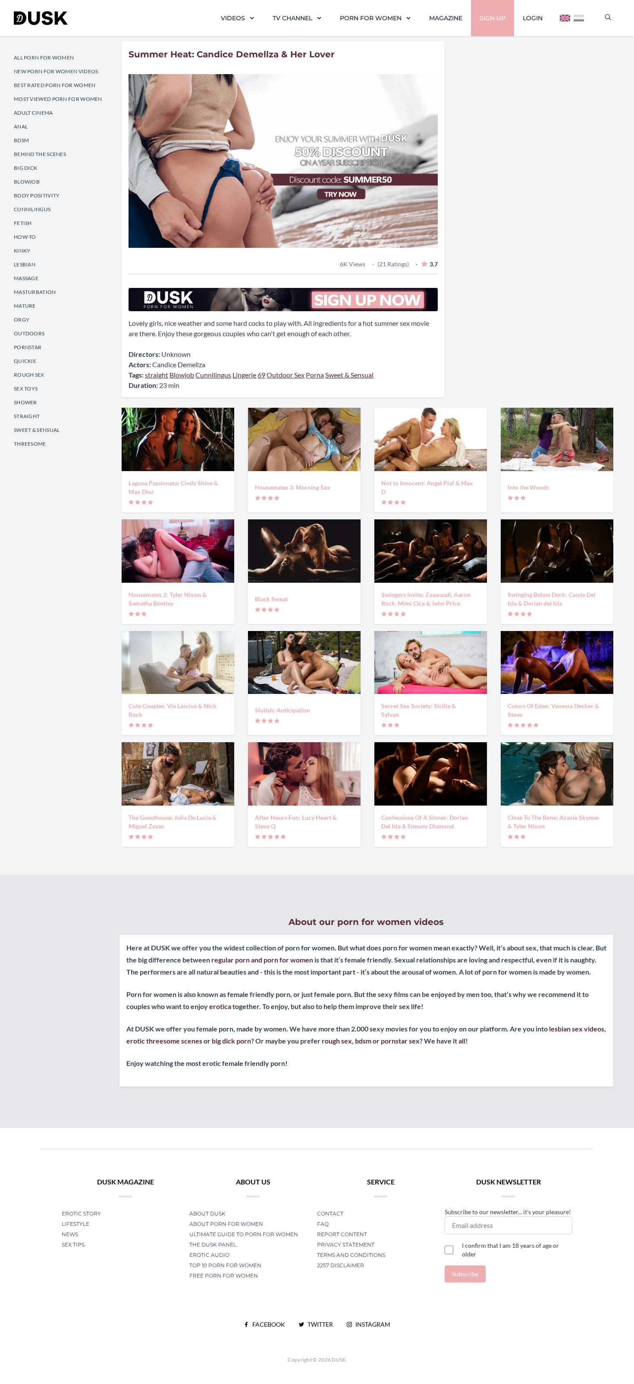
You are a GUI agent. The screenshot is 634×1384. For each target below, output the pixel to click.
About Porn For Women (226, 1224)
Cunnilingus (32, 209)
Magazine (445, 18)
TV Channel (292, 18)
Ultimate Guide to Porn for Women (243, 1234)
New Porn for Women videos (56, 71)
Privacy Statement (345, 1244)
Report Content (342, 1234)
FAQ (323, 1224)
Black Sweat (271, 599)
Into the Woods (528, 487)
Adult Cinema (33, 112)
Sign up (492, 18)
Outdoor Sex (285, 375)
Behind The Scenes (40, 154)
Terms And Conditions (351, 1255)
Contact (330, 1213)
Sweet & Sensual (37, 430)
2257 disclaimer (340, 1265)
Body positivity (37, 195)
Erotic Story (81, 1213)
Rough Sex (29, 375)
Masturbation (35, 292)
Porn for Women (371, 18)
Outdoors (29, 333)
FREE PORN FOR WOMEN (223, 1275)
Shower (25, 402)
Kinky (22, 250)
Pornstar (27, 347)
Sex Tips (73, 1244)
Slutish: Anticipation (282, 710)
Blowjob (27, 181)
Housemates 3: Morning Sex (292, 487)
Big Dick (25, 168)
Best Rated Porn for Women (55, 85)
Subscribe (465, 1274)
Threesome (30, 444)
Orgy (21, 319)
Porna (315, 375)
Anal (21, 126)
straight (156, 375)
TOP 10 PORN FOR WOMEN (225, 1265)
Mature (25, 306)
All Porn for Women (44, 57)
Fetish (23, 223)
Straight (27, 416)
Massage (26, 278)
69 (261, 375)
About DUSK (207, 1213)
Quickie (25, 361)
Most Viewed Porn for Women (58, 99)
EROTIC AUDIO (209, 1255)
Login (533, 18)
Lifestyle (75, 1224)
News (70, 1234)
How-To (25, 237)
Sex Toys (26, 388)
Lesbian (24, 264)
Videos (233, 18)
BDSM (21, 140)
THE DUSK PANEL (212, 1244)
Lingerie (244, 375)
